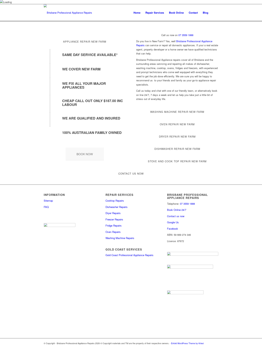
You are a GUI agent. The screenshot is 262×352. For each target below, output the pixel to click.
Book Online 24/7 (176, 210)
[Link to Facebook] (204, 347)
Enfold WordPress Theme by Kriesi (187, 343)
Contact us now (175, 216)
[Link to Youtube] (215, 347)
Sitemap (48, 200)
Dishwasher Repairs (116, 207)
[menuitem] (137, 12)
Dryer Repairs (113, 213)
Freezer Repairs (114, 219)
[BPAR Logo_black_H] (68, 12)
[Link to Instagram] (210, 347)
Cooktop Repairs (114, 200)
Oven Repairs (113, 232)
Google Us (173, 222)
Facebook (172, 228)
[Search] (214, 12)
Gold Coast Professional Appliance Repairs (129, 255)
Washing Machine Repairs (119, 238)
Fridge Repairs (113, 225)
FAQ (46, 207)
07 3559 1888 (185, 35)
